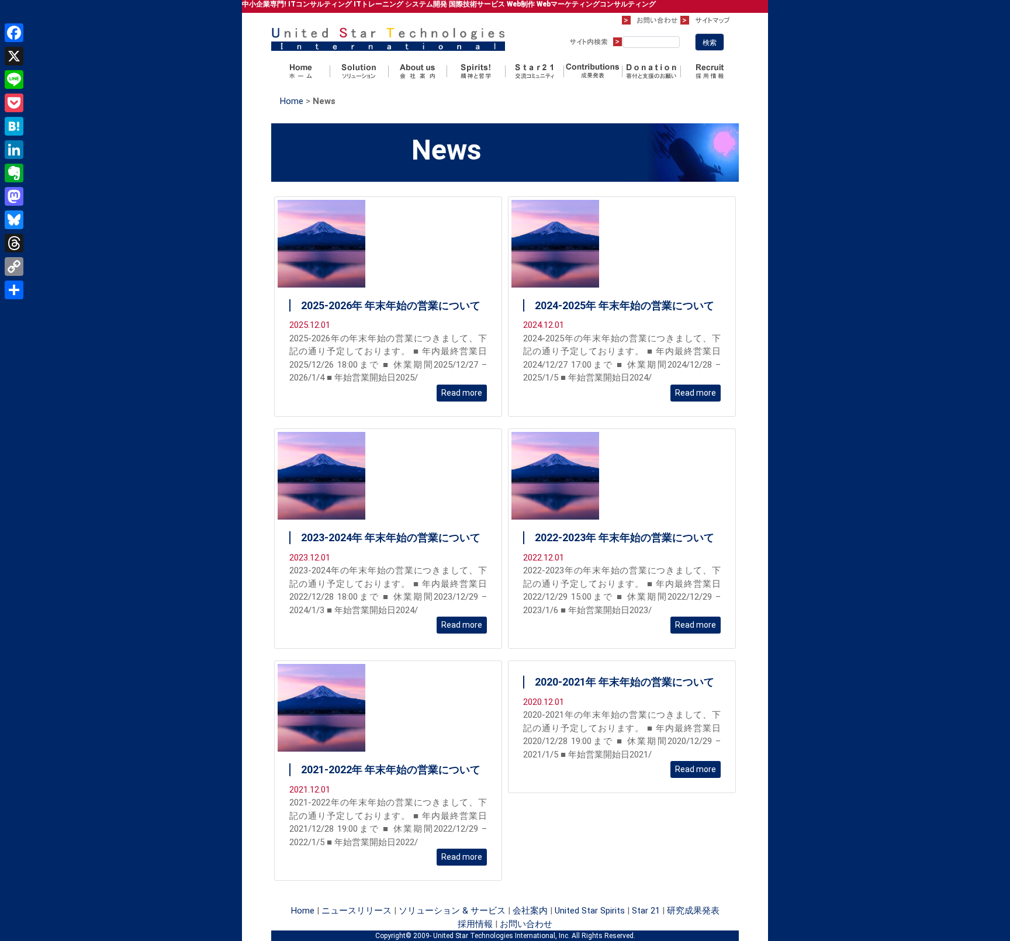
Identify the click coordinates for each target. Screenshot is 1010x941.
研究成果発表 (693, 910)
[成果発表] (592, 70)
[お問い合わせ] (651, 20)
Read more (461, 392)
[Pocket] (14, 103)
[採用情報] (709, 70)
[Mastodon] (14, 196)
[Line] (14, 79)
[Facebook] (14, 32)
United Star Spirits (590, 910)
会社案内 (530, 910)
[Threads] (14, 243)
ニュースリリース (356, 910)
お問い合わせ (526, 924)
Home (291, 101)
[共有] (14, 290)
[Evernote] (14, 173)
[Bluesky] (14, 219)
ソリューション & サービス (452, 910)
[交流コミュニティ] (534, 70)
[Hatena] (14, 126)
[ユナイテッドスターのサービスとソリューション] (359, 70)
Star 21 (646, 910)
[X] (14, 56)
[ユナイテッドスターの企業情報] (417, 70)
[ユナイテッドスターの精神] (476, 70)
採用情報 (475, 924)
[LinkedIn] (14, 149)
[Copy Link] (14, 266)
